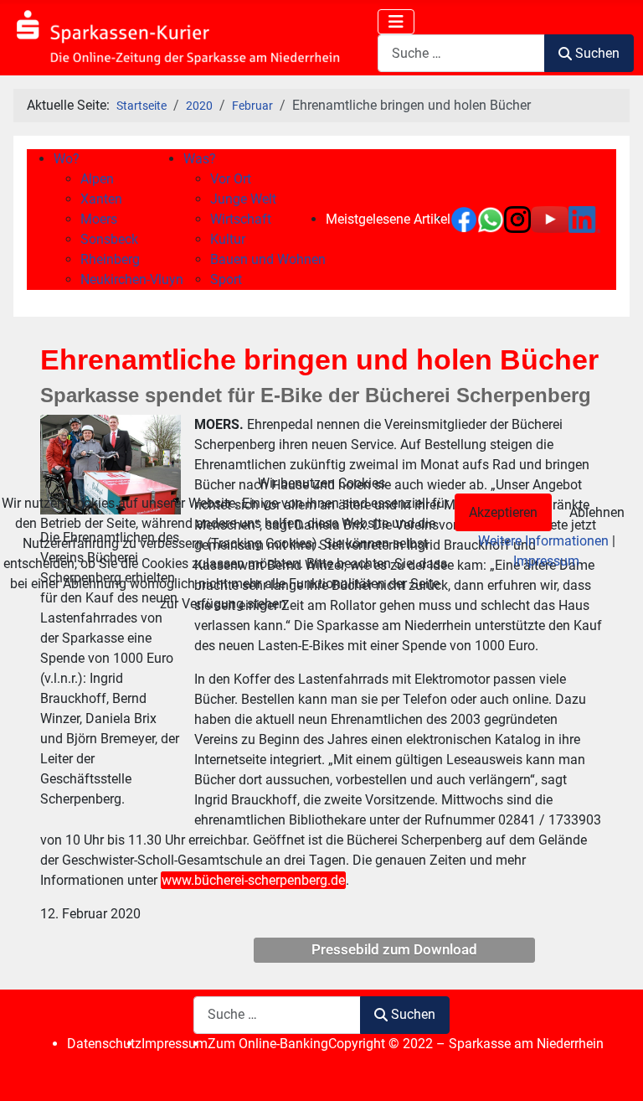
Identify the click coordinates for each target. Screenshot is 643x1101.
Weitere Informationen (543, 541)
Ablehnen (597, 512)
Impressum (546, 561)
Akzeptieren (503, 512)
